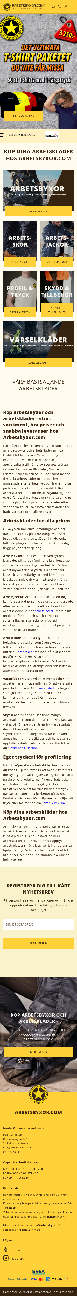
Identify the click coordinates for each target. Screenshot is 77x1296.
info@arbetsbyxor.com (17, 1147)
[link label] (24, 6)
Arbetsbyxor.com (38, 1112)
